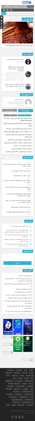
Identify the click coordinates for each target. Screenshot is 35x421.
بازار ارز (25, 373)
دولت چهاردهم (29, 381)
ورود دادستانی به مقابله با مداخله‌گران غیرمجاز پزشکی (17, 143)
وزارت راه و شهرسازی (28, 402)
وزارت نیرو (21, 405)
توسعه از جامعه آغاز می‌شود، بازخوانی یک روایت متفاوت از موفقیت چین (18, 201)
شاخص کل (10, 386)
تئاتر (8, 375)
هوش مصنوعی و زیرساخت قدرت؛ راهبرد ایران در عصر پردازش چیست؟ (17, 165)
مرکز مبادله (16, 391)
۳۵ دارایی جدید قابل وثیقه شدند (22, 292)
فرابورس (26, 389)
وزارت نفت (30, 405)
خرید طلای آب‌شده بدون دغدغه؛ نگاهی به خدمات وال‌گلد (18, 188)
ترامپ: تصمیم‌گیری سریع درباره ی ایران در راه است (18, 295)
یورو (8, 405)
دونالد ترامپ (19, 381)
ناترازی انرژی (19, 394)
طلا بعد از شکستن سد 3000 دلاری (22, 146)
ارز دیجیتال (11, 370)
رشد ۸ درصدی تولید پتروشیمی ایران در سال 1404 (18, 129)
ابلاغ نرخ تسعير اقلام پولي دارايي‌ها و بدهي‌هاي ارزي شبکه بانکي (16, 240)
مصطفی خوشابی (19, 99)
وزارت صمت (16, 402)
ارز (26, 370)
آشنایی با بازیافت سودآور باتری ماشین (21, 149)
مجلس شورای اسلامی (28, 391)
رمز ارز (31, 383)
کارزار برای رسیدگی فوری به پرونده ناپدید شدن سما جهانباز (16, 236)
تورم (27, 378)
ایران (32, 373)
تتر (32, 378)
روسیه (25, 383)
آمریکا (32, 370)
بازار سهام (9, 373)
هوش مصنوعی (23, 397)
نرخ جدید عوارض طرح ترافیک (23, 289)
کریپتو (14, 405)
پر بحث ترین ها (9, 110)
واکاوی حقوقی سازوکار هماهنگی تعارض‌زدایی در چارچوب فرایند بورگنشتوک (18, 195)
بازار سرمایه (17, 373)
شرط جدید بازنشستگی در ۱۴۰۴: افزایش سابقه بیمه (18, 152)
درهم (21, 378)
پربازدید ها (25, 110)
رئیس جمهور (10, 381)
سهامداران (30, 386)
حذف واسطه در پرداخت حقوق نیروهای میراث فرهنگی (17, 132)
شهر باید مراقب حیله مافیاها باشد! (22, 176)
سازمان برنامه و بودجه (15, 383)
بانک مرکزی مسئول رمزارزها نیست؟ (19, 226)
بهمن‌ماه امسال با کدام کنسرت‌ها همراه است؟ (18, 45)
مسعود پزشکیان (29, 394)
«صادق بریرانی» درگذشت (24, 276)
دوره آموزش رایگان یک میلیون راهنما (21, 207)
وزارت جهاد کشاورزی (17, 399)
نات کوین (10, 394)
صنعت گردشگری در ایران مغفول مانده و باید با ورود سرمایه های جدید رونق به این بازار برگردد (16, 103)
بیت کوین (15, 375)
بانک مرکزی (30, 375)
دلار (15, 378)
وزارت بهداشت (29, 399)
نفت (32, 397)
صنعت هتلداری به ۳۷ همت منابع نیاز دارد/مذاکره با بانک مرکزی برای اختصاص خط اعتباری (16, 231)
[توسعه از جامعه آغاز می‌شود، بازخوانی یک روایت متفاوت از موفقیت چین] (17, 86)
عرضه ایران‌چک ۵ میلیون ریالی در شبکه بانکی (19, 140)
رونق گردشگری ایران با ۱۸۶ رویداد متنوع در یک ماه (18, 311)
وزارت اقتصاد (14, 397)
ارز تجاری (19, 370)
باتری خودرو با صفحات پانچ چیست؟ (21, 171)
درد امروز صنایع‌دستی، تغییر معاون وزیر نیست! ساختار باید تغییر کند (16, 245)
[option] (17, 164)
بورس (22, 375)
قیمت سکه (17, 389)
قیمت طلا (9, 389)
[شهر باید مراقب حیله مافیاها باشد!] (17, 61)
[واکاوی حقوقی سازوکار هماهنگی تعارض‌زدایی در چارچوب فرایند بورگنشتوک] (17, 74)
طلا (32, 389)
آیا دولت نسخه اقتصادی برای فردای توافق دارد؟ (18, 212)
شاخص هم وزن (20, 386)
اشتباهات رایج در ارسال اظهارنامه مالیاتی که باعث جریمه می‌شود (16, 181)
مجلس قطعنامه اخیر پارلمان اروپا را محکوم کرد (19, 298)
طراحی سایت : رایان (28, 413)
